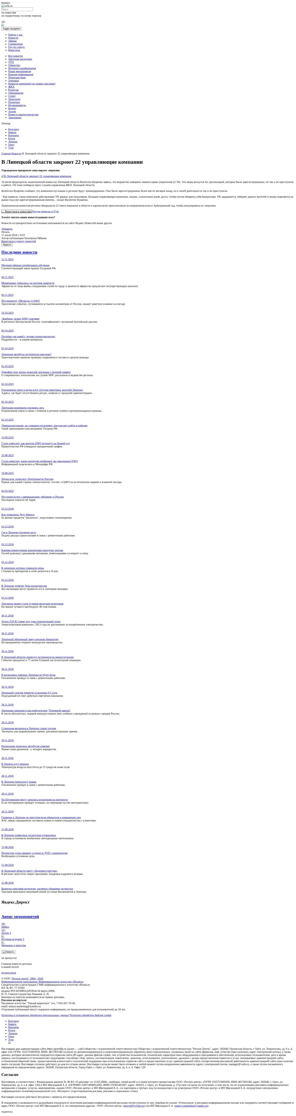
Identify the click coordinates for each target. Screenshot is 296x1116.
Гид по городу (16, 47)
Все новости (15, 55)
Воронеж (13, 135)
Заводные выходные (20, 59)
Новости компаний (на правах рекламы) (31, 83)
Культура (13, 89)
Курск (11, 138)
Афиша (12, 40)
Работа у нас (15, 34)
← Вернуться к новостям (17, 211)
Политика (14, 102)
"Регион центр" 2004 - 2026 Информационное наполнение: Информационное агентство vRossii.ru (42, 980)
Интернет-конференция (22, 68)
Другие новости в (42, 211)
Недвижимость (17, 105)
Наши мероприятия (19, 71)
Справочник (15, 43)
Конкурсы (14, 50)
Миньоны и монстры (13, 944)
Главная (6, 153)
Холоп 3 (6, 931)
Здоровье (13, 80)
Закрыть (7, 244)
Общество (14, 65)
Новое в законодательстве (23, 114)
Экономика (14, 117)
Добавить (7, 228)
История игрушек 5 (12, 938)
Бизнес (12, 108)
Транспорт (14, 99)
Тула (11, 147)
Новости (13, 37)
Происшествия (17, 77)
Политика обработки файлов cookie (90, 1015)
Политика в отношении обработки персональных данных (35, 1015)
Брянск (12, 132)
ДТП (11, 62)
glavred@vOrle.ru (134, 1105)
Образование (15, 92)
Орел (11, 144)
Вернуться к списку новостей (18, 241)
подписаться (8, 972)
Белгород (13, 129)
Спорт (12, 96)
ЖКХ (11, 86)
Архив (12, 111)
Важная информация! (20, 74)
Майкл (5, 925)
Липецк (12, 141)
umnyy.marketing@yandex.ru (191, 1105)
